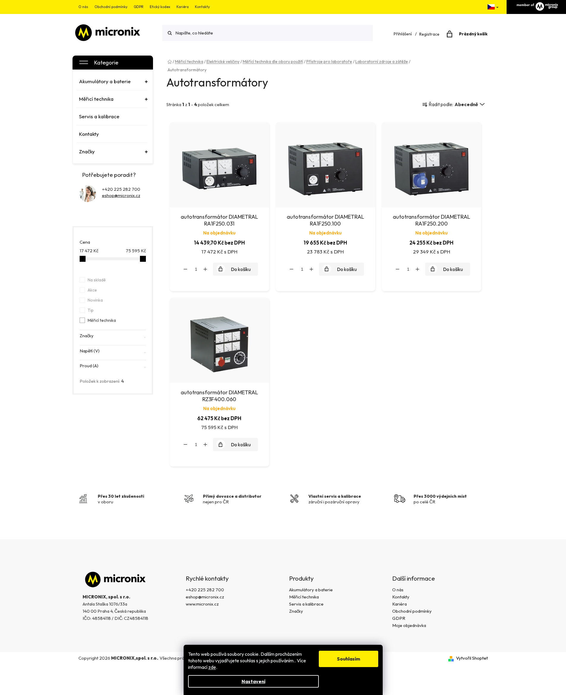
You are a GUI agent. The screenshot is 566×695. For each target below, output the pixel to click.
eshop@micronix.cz (121, 195)
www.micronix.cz (202, 604)
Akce (92, 290)
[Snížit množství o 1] (185, 269)
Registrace (429, 34)
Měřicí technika (102, 320)
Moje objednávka (409, 625)
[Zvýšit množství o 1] (205, 269)
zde (212, 667)
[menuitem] (112, 81)
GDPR (139, 6)
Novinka (95, 300)
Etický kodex (160, 6)
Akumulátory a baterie (311, 589)
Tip (91, 310)
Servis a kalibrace (306, 604)
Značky (296, 611)
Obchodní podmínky (110, 6)
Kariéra (182, 6)
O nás (83, 6)
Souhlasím (348, 659)
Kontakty (202, 6)
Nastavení (253, 681)
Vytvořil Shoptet (472, 658)
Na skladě (97, 280)
